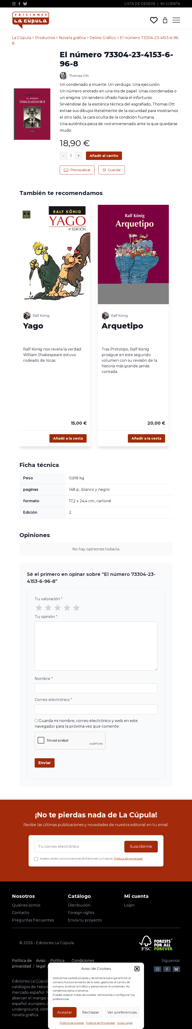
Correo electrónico (53, 699)
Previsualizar (80, 170)
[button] (137, 968)
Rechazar (90, 1012)
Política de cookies (72, 1023)
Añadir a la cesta (68, 438)
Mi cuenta (170, 4)
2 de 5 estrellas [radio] (48, 608)
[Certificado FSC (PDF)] (156, 942)
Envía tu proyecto (85, 920)
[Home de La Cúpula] (30, 20)
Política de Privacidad (100, 1023)
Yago (33, 325)
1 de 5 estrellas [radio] (39, 608)
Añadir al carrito (104, 156)
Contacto (20, 912)
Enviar (44, 763)
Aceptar (64, 1012)
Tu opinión (46, 616)
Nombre (44, 678)
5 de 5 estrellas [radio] (76, 608)
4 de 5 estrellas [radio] (67, 608)
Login (129, 905)
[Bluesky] (25, 4)
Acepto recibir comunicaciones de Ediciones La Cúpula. (91, 858)
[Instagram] (14, 4)
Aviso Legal (125, 1023)
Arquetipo (122, 325)
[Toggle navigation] (176, 20)
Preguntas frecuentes (33, 920)
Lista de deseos (139, 4)
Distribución (79, 905)
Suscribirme (141, 846)
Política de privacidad (128, 858)
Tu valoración (49, 599)
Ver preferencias (122, 1012)
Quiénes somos (26, 905)
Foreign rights (81, 912)
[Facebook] (19, 4)
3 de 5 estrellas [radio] (57, 608)
